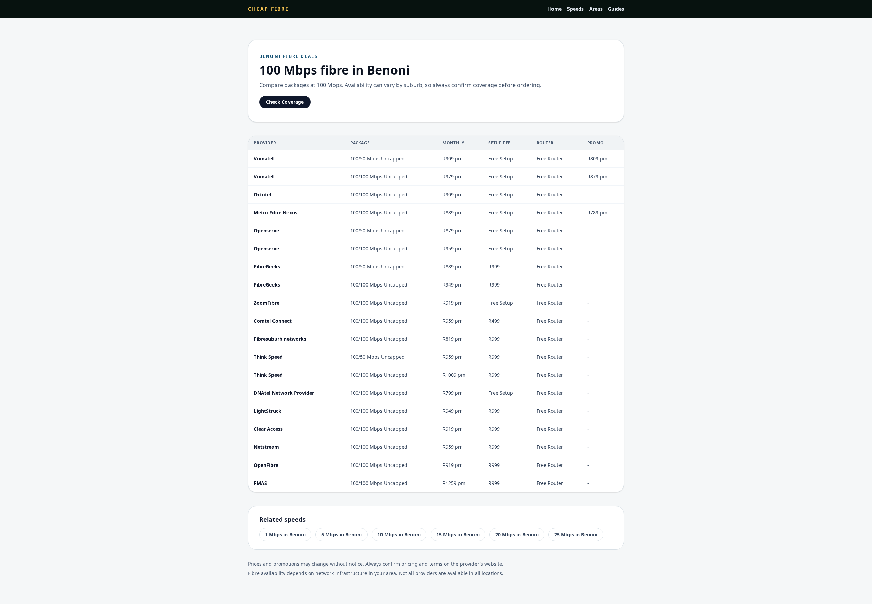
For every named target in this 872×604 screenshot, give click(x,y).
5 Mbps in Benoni (341, 534)
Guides (616, 8)
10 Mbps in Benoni (399, 534)
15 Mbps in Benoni (458, 534)
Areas (596, 8)
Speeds (575, 8)
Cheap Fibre (268, 8)
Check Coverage (285, 102)
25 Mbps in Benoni (575, 534)
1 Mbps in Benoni (285, 534)
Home (554, 8)
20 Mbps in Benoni (517, 534)
